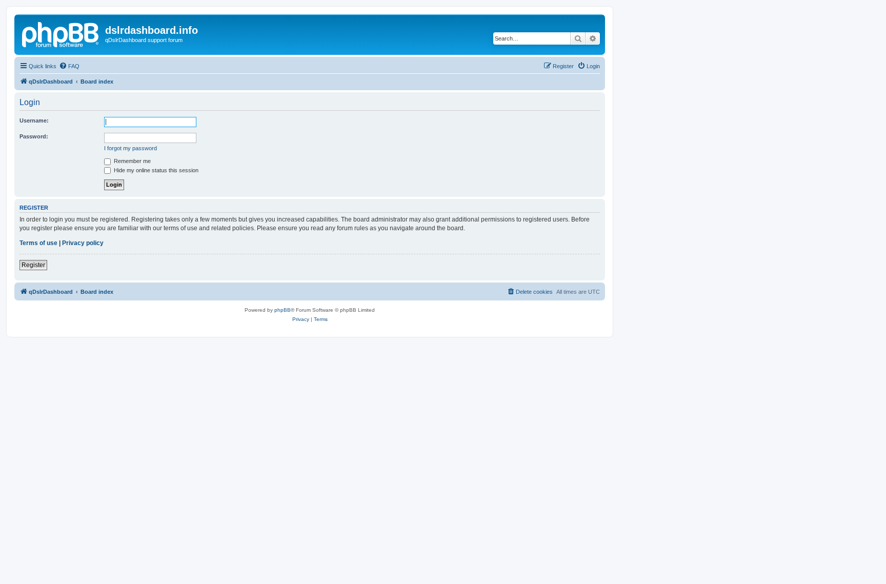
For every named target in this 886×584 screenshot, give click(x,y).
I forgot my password (130, 148)
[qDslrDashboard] (61, 33)
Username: (34, 120)
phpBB (282, 310)
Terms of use (38, 243)
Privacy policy (83, 243)
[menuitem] (69, 66)
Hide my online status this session (155, 170)
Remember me (131, 161)
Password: (33, 136)
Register (33, 265)
